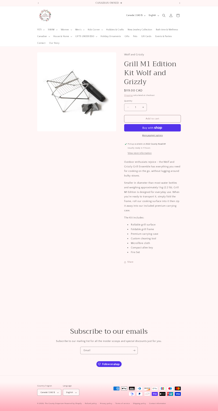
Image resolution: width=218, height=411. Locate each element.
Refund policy (91, 403)
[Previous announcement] (38, 3)
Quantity (128, 101)
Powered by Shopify (73, 404)
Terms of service (122, 403)
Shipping (128, 95)
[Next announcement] (179, 3)
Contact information (157, 403)
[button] (40, 29)
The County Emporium (54, 404)
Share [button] (130, 262)
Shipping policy (139, 403)
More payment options (152, 135)
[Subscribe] (134, 350)
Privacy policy (106, 403)
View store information (140, 153)
